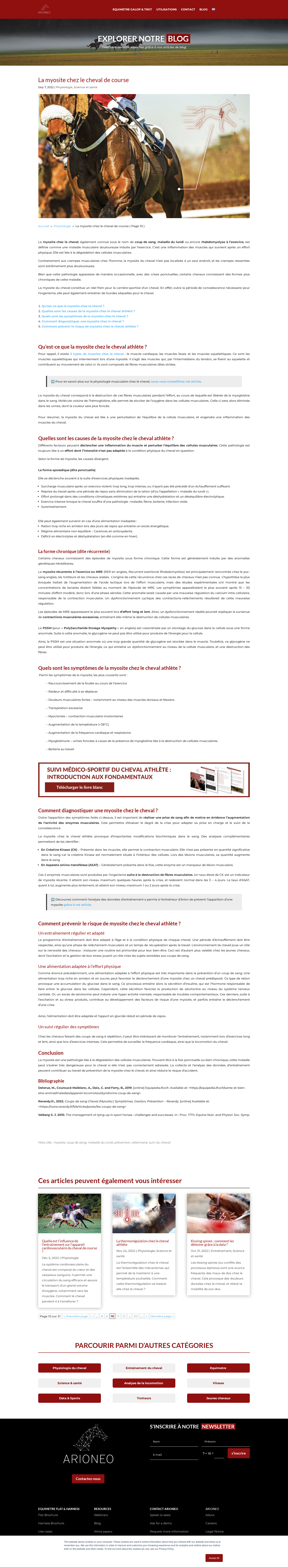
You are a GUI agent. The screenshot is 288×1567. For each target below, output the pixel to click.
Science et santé (85, 87)
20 (136, 1316)
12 (124, 1316)
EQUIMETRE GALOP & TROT (132, 9)
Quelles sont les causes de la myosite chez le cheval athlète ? (88, 311)
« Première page (76, 1316)
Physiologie (64, 87)
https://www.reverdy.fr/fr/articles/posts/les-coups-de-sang (82, 1106)
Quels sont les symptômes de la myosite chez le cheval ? (85, 316)
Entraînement (221, 1251)
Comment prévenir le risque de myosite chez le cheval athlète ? (90, 326)
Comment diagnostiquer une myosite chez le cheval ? (83, 321)
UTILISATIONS (166, 9)
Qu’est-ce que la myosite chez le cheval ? (73, 306)
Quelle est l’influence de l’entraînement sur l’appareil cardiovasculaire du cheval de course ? (69, 1246)
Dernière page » (162, 1316)
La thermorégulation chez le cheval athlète (142, 1243)
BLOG (203, 9)
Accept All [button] (214, 1558)
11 (118, 1316)
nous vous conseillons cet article (175, 381)
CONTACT (188, 9)
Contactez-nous (88, 1478)
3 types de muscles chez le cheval (97, 354)
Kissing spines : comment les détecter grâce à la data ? (212, 1243)
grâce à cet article (77, 905)
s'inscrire (239, 1453)
